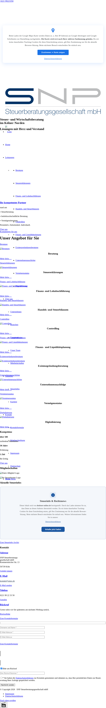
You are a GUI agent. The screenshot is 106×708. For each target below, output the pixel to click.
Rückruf (4, 604)
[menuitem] (55, 694)
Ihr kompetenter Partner (13, 202)
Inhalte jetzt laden (53, 529)
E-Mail (3, 576)
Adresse (4, 552)
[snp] (53, 117)
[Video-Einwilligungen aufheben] (3, 705)
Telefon (4, 590)
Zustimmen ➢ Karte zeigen (53, 52)
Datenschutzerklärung (53, 59)
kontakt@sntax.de (7, 581)
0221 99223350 (6, 1)
